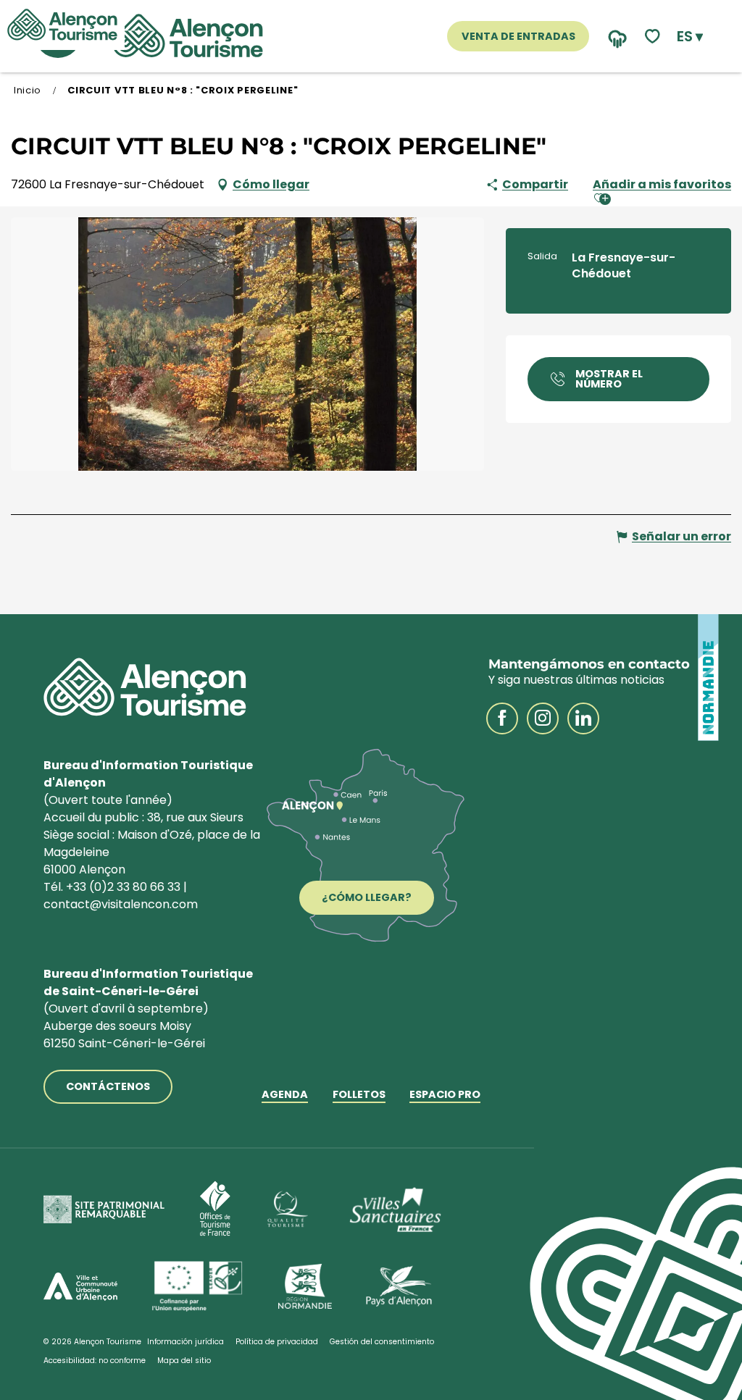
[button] (690, 36)
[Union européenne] (198, 1286)
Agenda (285, 1095)
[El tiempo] (614, 36)
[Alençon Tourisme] (187, 36)
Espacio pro (444, 1095)
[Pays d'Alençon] (398, 1286)
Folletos (359, 1095)
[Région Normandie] (305, 1286)
